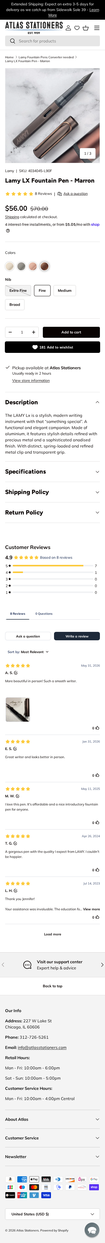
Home (9, 57)
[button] (85, 27)
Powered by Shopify (54, 1230)
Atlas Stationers (27, 1230)
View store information (31, 380)
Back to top (52, 986)
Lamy (9, 171)
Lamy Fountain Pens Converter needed (46, 57)
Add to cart (71, 332)
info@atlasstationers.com (42, 1047)
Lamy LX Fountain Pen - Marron (27, 61)
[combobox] (52, 41)
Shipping (12, 217)
